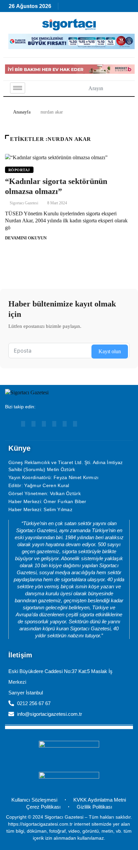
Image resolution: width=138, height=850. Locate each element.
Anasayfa (21, 112)
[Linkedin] (33, 424)
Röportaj (19, 170)
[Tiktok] (65, 424)
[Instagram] (44, 424)
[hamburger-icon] (17, 87)
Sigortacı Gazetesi (24, 203)
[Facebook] (54, 424)
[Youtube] (23, 424)
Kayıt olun (109, 351)
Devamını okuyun (26, 237)
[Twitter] (75, 424)
